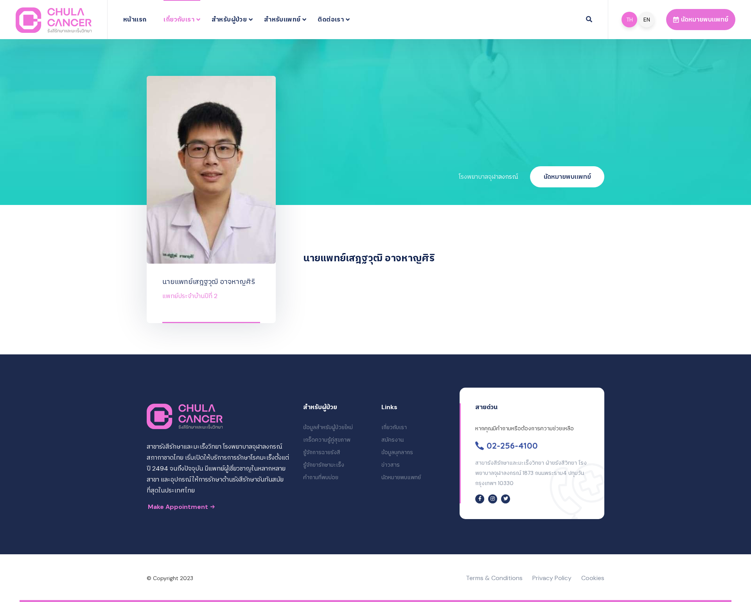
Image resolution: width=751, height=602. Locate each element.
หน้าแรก (134, 19)
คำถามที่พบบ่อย (320, 477)
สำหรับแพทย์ (282, 19)
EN (646, 19)
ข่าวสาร (390, 464)
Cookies (592, 578)
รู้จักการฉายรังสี (321, 452)
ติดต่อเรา (331, 19)
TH (629, 19)
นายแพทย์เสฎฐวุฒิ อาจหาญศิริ (208, 281)
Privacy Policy (551, 578)
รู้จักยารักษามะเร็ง (323, 464)
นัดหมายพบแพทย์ (567, 177)
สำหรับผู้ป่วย (229, 19)
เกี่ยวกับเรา (178, 19)
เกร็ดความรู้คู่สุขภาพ (326, 439)
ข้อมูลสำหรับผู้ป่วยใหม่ (328, 427)
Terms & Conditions (494, 578)
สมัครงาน (392, 439)
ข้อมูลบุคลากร (397, 452)
